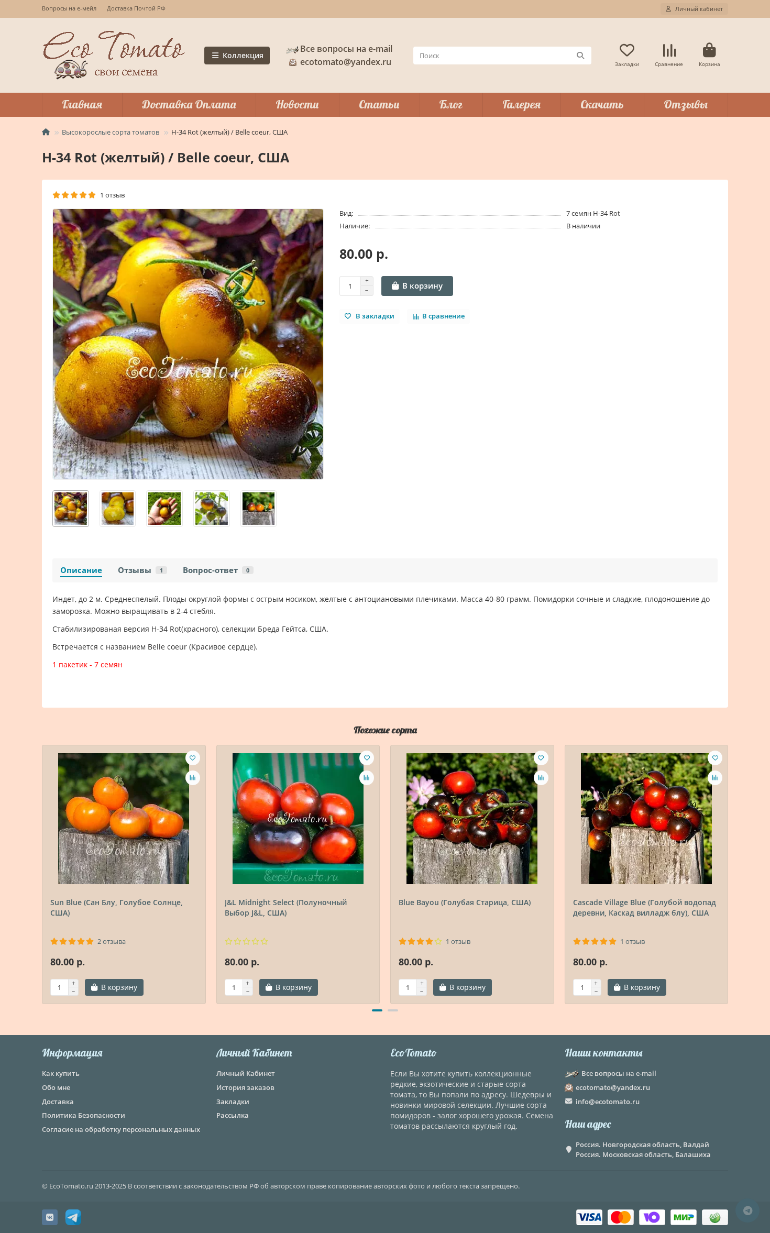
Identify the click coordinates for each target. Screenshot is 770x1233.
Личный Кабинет (254, 1052)
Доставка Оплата (189, 104)
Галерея (521, 104)
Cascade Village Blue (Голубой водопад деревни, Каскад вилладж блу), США (644, 907)
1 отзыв (111, 195)
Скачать (602, 104)
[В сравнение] (192, 777)
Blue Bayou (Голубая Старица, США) (465, 902)
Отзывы (686, 104)
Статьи (379, 104)
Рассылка (232, 1115)
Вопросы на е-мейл (69, 8)
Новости (297, 104)
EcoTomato (413, 1052)
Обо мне (56, 1087)
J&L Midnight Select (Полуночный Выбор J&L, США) (286, 907)
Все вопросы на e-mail (346, 48)
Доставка (58, 1101)
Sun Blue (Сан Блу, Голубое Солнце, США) (116, 907)
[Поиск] (580, 55)
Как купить (61, 1073)
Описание (81, 570)
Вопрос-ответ (216, 570)
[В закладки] (192, 758)
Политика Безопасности (83, 1115)
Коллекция (243, 55)
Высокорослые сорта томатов (110, 132)
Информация (72, 1052)
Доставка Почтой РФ (136, 8)
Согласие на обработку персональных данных (121, 1129)
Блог (451, 104)
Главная (82, 104)
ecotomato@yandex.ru (613, 1087)
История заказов (245, 1087)
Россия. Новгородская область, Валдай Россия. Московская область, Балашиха (643, 1149)
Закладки (232, 1101)
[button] (43, 873)
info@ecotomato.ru (608, 1101)
